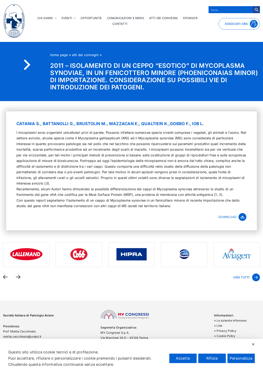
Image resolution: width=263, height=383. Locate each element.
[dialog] (131, 361)
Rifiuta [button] (212, 358)
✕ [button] (253, 344)
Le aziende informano (232, 320)
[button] (5, 276)
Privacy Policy (226, 330)
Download (227, 217)
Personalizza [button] (241, 358)
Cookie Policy (226, 336)
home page (59, 55)
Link (219, 325)
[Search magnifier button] (256, 9)
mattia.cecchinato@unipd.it (22, 336)
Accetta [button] (183, 358)
